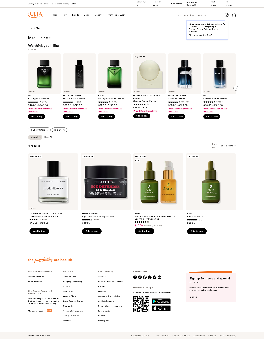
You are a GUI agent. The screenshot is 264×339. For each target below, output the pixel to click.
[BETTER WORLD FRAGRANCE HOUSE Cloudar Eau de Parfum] (149, 82)
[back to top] (254, 329)
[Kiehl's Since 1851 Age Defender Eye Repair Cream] (106, 188)
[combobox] (228, 146)
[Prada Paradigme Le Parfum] (44, 83)
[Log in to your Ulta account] (227, 14)
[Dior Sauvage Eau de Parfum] (219, 83)
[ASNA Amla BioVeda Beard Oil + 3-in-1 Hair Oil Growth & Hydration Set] (158, 190)
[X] (224, 24)
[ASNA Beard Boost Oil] (211, 188)
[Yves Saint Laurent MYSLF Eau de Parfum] (79, 83)
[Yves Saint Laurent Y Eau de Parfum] (184, 83)
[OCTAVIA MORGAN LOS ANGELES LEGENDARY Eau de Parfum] (53, 188)
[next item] (235, 88)
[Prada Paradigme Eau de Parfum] (114, 83)
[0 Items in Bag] (234, 15)
